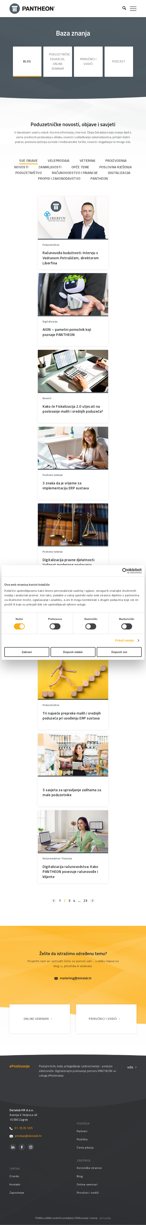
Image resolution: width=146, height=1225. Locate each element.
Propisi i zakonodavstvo (59, 178)
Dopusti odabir (73, 652)
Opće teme (80, 167)
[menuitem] (122, 8)
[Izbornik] (131, 8)
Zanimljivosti (49, 167)
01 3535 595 (24, 1128)
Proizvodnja (116, 160)
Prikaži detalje (124, 640)
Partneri (82, 1131)
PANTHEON (99, 178)
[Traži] (122, 8)
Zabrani (27, 652)
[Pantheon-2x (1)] (64, 8)
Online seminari (87, 1184)
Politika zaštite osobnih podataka (54, 1218)
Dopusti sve (119, 652)
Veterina (87, 160)
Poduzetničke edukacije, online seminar (59, 61)
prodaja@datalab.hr (28, 1135)
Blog (27, 61)
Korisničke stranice (89, 1168)
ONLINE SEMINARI (36, 1019)
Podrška (82, 1139)
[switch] (55, 626)
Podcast (118, 61)
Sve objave (28, 160)
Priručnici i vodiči (88, 61)
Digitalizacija (119, 172)
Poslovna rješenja (115, 167)
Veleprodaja (58, 160)
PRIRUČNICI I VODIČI (103, 1019)
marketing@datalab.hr (76, 978)
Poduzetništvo (28, 172)
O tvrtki (14, 1176)
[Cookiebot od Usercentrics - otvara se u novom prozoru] (125, 571)
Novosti (21, 167)
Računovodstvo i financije (75, 172)
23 (85, 900)
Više (130, 1067)
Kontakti (15, 1184)
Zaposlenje (17, 1193)
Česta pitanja (85, 1147)
